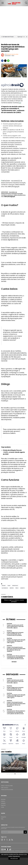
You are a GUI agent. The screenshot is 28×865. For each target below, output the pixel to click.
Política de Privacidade (7, 789)
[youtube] (10, 839)
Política (3, 801)
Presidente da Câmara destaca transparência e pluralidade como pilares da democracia (16, 657)
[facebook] (2, 60)
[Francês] (7, 849)
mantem (11, 588)
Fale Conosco (4, 787)
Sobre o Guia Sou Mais (7, 785)
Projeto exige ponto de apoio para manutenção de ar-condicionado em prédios (15, 634)
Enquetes (3, 817)
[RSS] (12, 839)
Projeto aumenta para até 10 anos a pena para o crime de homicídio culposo (15, 626)
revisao (3, 585)
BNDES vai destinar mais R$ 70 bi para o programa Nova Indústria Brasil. (13, 132)
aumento (22, 588)
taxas (9, 585)
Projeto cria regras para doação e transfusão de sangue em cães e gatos (16, 641)
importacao (15, 585)
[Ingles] (10, 849)
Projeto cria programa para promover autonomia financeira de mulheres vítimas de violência (16, 649)
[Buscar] (26, 3)
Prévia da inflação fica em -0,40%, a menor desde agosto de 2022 (14, 452)
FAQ (2, 819)
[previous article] (26, 36)
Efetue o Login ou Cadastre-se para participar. (14, 600)
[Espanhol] (5, 849)
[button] (2, 3)
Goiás (2, 807)
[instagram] (2, 839)
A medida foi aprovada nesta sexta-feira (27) (14, 95)
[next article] (24, 36)
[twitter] (5, 60)
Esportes (3, 805)
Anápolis (3, 803)
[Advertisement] (14, 20)
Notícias (3, 799)
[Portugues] (2, 849)
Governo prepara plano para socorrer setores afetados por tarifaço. (12, 126)
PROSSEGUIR (14, 858)
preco (17, 588)
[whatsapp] (8, 60)
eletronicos (5, 588)
